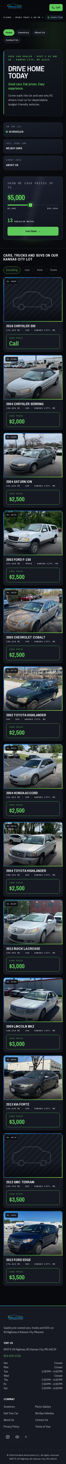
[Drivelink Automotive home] (14, 7)
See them (33, 231)
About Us (40, 32)
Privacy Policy (11, 1426)
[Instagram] (8, 1437)
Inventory (23, 32)
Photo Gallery (43, 1406)
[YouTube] (17, 1437)
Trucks (53, 270)
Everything (11, 270)
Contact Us (12, 40)
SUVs (40, 270)
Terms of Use (42, 1426)
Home (9, 32)
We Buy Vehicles (44, 1413)
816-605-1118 (12, 1356)
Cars (27, 270)
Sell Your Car (11, 1413)
